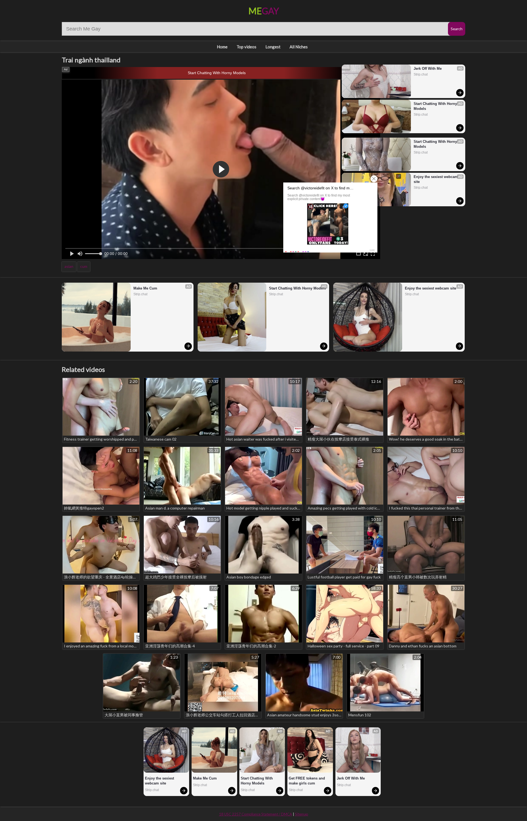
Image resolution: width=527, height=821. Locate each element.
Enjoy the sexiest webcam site (436, 179)
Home (222, 46)
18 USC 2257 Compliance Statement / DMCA (255, 814)
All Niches (299, 46)
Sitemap (301, 814)
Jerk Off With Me (428, 68)
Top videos (246, 46)
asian (69, 266)
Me (263, 10)
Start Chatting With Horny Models (217, 73)
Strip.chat (421, 74)
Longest (273, 46)
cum (83, 266)
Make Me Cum (145, 288)
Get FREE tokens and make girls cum (307, 780)
